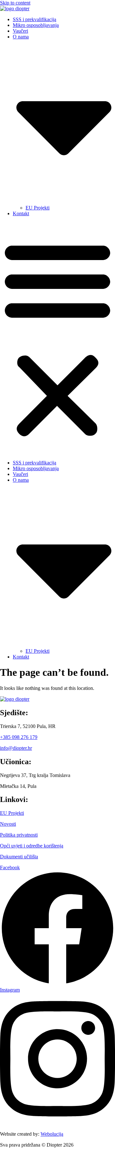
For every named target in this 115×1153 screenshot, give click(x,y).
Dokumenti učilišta (19, 856)
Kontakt (21, 213)
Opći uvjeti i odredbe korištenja (31, 845)
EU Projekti (38, 207)
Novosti (8, 824)
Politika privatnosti (19, 835)
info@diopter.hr (16, 748)
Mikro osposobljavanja (36, 25)
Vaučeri (20, 31)
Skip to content (15, 2)
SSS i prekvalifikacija (34, 19)
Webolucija (52, 1134)
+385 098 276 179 (18, 737)
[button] (57, 338)
